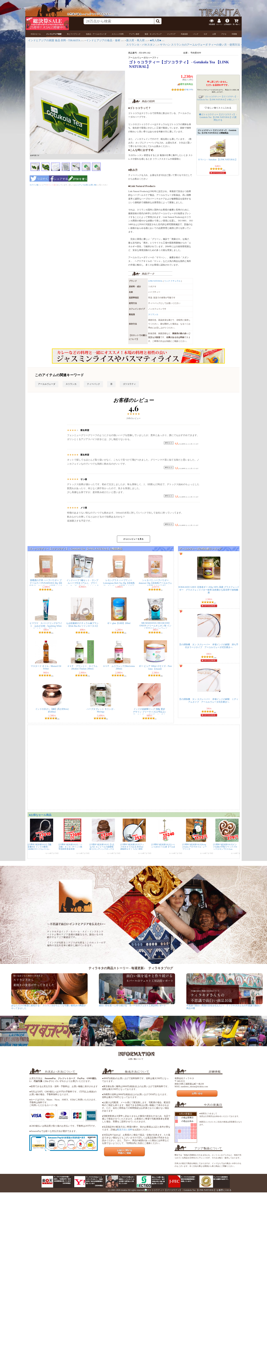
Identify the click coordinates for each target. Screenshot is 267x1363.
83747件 (238, 3)
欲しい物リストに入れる (219, 108)
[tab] (35, 34)
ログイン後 (34, 185)
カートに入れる (218, 173)
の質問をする (218, 117)
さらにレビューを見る (133, 539)
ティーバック (93, 384)
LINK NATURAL (155, 281)
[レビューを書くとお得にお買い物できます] (77, 182)
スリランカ (153, 314)
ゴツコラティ (129, 384)
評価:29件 (188, 89)
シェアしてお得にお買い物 (86, 185)
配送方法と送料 (124, 1129)
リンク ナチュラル (172, 281)
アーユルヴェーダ (46, 384)
